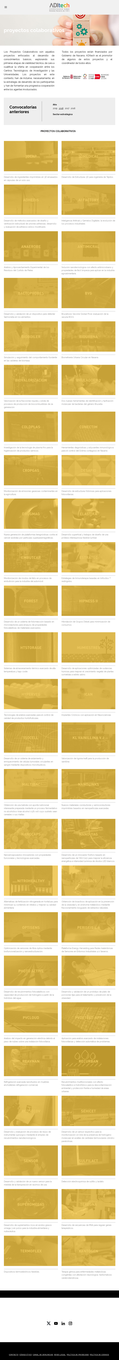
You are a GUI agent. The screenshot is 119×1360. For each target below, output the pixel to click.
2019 (55, 108)
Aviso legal (60, 1355)
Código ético (25, 1355)
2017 (67, 108)
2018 (61, 108)
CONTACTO (13, 1355)
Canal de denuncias (43, 1355)
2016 (73, 108)
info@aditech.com (59, 1318)
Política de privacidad (78, 1355)
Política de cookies (99, 1355)
